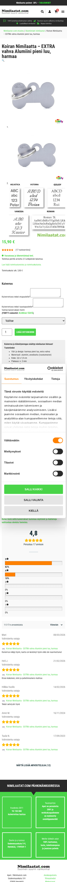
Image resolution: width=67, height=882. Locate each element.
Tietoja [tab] (55, 378)
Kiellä (33, 510)
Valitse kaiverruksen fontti (13, 310)
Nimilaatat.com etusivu (14, 31)
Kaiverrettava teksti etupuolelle (16, 297)
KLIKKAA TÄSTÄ (26, 313)
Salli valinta (33, 499)
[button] (42, 11)
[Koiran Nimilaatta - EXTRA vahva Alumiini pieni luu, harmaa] (4, 648)
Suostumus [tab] (11, 378)
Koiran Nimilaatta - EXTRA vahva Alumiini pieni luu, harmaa (32, 648)
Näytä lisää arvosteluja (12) (33, 765)
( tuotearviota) (23, 250)
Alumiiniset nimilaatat (35, 31)
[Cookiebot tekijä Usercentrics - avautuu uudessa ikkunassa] (48, 369)
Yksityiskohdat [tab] (33, 378)
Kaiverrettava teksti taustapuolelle (17, 307)
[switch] (58, 451)
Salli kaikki (33, 489)
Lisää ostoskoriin (25, 332)
